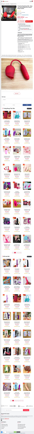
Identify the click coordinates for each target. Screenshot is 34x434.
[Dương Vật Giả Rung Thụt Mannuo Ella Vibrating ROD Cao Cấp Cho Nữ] (27, 281)
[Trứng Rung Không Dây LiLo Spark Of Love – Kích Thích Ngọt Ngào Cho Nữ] (27, 150)
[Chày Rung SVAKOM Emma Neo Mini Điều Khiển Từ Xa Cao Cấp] (7, 387)
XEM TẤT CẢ (29, 108)
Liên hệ (3, 428)
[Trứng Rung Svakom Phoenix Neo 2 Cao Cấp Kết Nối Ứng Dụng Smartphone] (7, 168)
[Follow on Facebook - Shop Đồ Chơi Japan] (1, 420)
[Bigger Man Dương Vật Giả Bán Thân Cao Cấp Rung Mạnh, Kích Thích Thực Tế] (7, 263)
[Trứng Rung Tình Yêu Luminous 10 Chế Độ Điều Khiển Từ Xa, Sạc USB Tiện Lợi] (7, 150)
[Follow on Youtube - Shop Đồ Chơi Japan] (2, 420)
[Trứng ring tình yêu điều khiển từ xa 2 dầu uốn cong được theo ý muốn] (27, 115)
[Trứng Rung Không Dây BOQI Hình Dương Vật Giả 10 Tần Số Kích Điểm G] (17, 221)
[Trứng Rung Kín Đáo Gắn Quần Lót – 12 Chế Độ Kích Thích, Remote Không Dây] (17, 168)
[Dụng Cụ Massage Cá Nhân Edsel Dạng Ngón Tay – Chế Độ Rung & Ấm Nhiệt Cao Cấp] (27, 387)
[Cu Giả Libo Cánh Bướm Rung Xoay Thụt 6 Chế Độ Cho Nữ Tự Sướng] (17, 316)
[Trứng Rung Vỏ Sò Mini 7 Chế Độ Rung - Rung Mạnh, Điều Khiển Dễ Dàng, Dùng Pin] (27, 239)
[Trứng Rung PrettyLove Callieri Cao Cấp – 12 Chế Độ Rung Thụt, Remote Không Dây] (27, 221)
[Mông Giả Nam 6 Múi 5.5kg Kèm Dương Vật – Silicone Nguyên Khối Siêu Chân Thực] (27, 369)
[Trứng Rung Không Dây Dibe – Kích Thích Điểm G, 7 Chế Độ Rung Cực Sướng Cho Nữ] (17, 150)
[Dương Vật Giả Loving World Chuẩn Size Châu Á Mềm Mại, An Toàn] (7, 281)
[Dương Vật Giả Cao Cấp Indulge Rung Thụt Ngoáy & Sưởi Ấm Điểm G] (7, 316)
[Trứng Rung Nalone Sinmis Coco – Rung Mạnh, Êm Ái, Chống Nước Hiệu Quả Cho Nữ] (27, 186)
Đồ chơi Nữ (6, 256)
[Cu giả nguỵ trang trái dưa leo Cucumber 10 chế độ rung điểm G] (7, 369)
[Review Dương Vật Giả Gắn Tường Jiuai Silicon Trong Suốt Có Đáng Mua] (27, 316)
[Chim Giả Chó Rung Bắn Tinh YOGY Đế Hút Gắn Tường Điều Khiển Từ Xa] (7, 351)
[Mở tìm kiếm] (30, 1)
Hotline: (5, 418)
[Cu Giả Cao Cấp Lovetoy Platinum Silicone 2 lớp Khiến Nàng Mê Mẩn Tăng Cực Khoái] (17, 369)
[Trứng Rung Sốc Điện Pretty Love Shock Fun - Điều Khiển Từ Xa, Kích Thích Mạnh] (7, 186)
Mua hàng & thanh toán (21, 425)
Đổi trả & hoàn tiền (21, 428)
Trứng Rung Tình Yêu (25, 14)
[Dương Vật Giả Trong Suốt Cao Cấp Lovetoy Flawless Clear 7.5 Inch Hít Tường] (17, 334)
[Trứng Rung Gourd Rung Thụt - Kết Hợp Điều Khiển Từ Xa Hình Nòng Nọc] (17, 239)
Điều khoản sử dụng (4, 424)
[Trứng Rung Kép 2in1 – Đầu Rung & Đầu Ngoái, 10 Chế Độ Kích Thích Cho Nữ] (17, 203)
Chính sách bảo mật (5, 425)
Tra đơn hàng (26, 410)
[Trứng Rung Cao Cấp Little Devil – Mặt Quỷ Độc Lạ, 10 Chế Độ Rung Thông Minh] (27, 203)
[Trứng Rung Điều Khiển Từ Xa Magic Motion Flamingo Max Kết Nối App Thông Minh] (7, 115)
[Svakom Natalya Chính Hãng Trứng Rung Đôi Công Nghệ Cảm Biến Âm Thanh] (17, 115)
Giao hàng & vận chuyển (21, 424)
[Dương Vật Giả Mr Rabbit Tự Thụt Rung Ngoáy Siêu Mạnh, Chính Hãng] (7, 298)
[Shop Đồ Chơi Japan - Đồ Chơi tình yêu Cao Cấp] (6, 1)
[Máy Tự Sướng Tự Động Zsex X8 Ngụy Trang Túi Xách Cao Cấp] (17, 281)
